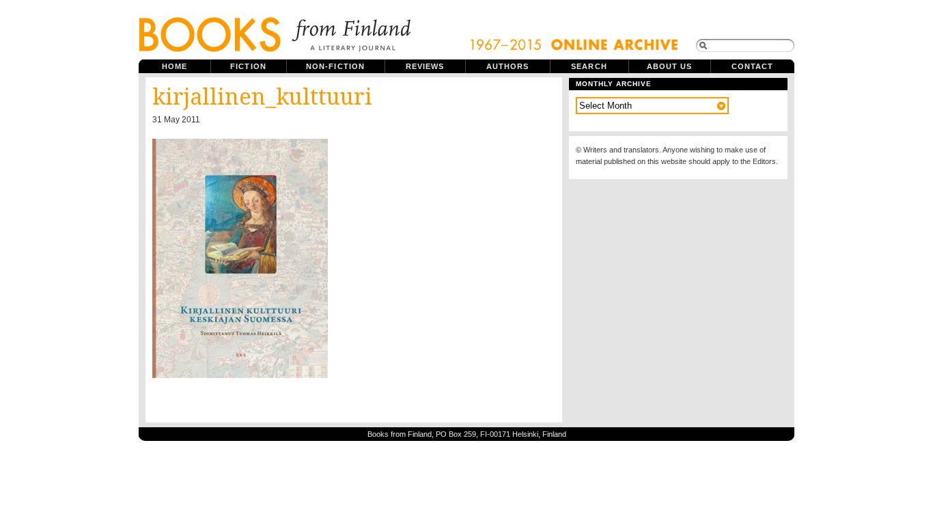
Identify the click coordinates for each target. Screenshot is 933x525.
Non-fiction (335, 66)
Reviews (425, 66)
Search (589, 66)
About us (670, 66)
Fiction (248, 66)
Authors (507, 66)
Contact (753, 66)
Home (174, 66)
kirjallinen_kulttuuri (262, 97)
